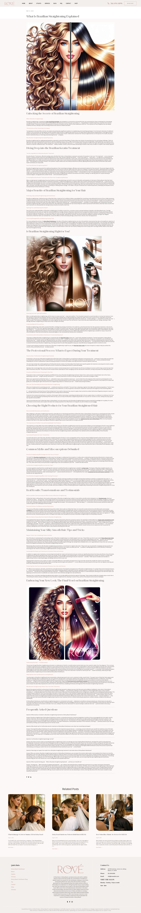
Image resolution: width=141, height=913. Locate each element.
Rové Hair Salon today (79, 345)
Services (47, 3)
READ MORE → (11, 847)
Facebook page (102, 498)
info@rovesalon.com (113, 876)
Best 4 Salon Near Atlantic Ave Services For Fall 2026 (111, 834)
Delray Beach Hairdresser (50, 221)
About (31, 3)
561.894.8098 (111, 873)
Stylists (38, 3)
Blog (55, 3)
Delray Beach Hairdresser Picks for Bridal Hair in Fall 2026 (69, 834)
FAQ (61, 3)
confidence (29, 510)
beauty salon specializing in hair (106, 519)
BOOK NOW (130, 3)
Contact (68, 3)
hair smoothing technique (52, 121)
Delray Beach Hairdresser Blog (19, 879)
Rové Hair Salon (65, 337)
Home (23, 3)
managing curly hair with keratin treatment (99, 472)
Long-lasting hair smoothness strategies (77, 681)
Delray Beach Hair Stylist (108, 538)
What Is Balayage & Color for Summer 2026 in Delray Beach (25, 834)
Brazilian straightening (40, 457)
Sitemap (13, 889)
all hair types (85, 468)
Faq (12, 882)
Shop (76, 3)
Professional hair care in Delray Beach (90, 419)
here (95, 401)
